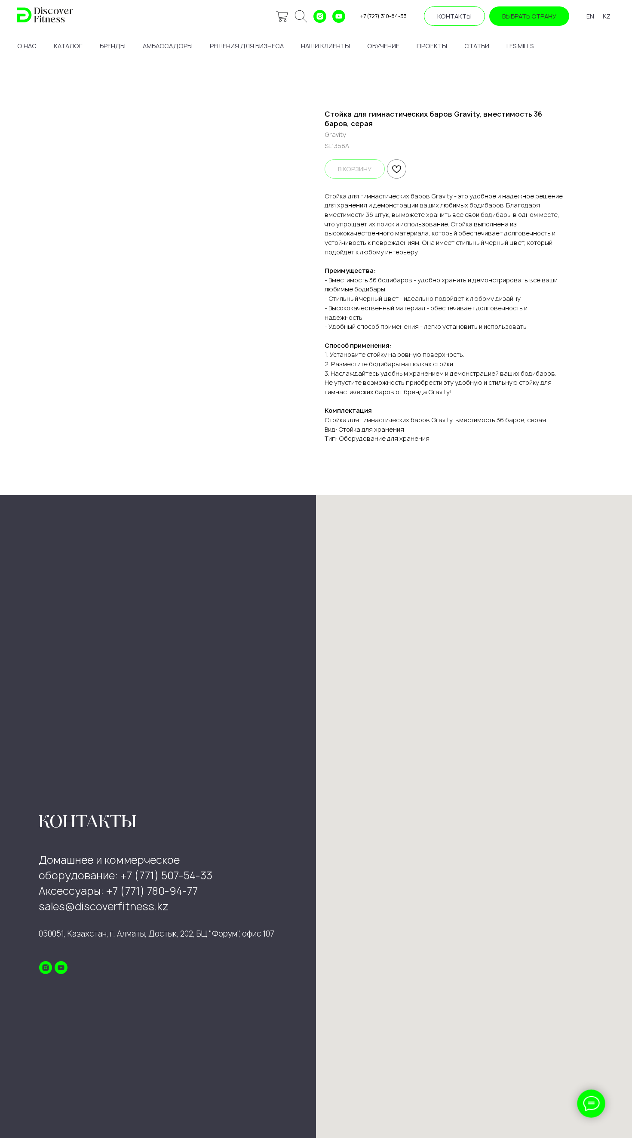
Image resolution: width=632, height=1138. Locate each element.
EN (590, 16)
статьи (476, 46)
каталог (68, 46)
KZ (607, 16)
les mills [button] (520, 46)
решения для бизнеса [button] (247, 46)
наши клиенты (325, 46)
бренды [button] (113, 46)
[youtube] (338, 16)
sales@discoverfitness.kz (104, 906)
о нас (27, 46)
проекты (432, 46)
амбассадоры (168, 46)
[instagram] (319, 16)
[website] (282, 16)
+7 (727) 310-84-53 (383, 16)
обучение (383, 46)
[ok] (301, 16)
